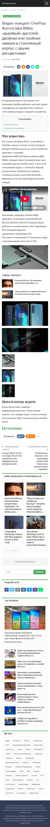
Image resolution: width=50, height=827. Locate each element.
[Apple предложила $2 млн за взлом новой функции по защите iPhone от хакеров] (10, 653)
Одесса (36, 771)
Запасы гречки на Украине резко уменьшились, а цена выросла (30, 686)
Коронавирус (11, 771)
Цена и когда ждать (13, 128)
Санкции (38, 754)
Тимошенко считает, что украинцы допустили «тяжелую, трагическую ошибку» (41, 461)
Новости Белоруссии (22, 754)
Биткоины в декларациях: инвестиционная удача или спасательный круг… (29, 675)
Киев (19, 749)
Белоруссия (37, 741)
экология (9, 793)
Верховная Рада (12, 762)
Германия (36, 762)
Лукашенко (38, 749)
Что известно (10, 124)
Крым (27, 749)
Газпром (25, 762)
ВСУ (7, 745)
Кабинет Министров (24, 767)
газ (37, 780)
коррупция (10, 789)
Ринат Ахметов (22, 776)
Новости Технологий (12, 16)
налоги (20, 789)
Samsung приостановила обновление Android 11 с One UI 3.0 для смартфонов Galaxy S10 (23, 635)
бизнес (19, 758)
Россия (34, 776)
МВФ (21, 771)
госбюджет (10, 784)
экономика (21, 793)
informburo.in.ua (9, 3)
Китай (37, 767)
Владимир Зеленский (21, 745)
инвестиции (23, 784)
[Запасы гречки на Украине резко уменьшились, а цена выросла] (10, 686)
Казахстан (10, 749)
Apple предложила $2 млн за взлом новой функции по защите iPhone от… (30, 653)
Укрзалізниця (18, 780)
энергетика (33, 793)
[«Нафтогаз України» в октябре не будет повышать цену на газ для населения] (10, 721)
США (7, 780)
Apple (8, 741)
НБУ (28, 771)
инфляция (36, 784)
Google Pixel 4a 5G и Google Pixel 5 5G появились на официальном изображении (12, 458)
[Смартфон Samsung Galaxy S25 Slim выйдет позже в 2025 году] (14, 522)
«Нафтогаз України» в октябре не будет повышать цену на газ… (30, 721)
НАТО (8, 754)
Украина (9, 758)
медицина (29, 758)
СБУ (41, 776)
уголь (40, 789)
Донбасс (9, 767)
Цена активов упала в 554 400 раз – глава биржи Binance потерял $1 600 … (30, 710)
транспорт (31, 789)
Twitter (26, 741)
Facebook (16, 741)
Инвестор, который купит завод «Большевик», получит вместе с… (30, 664)
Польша (9, 776)
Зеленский (37, 745)
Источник (12, 428)
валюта (30, 780)
